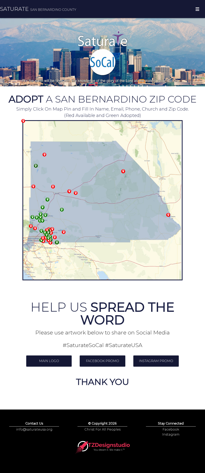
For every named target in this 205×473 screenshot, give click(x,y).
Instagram (171, 434)
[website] (47, 199)
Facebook (171, 429)
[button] (49, 361)
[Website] (102, 447)
